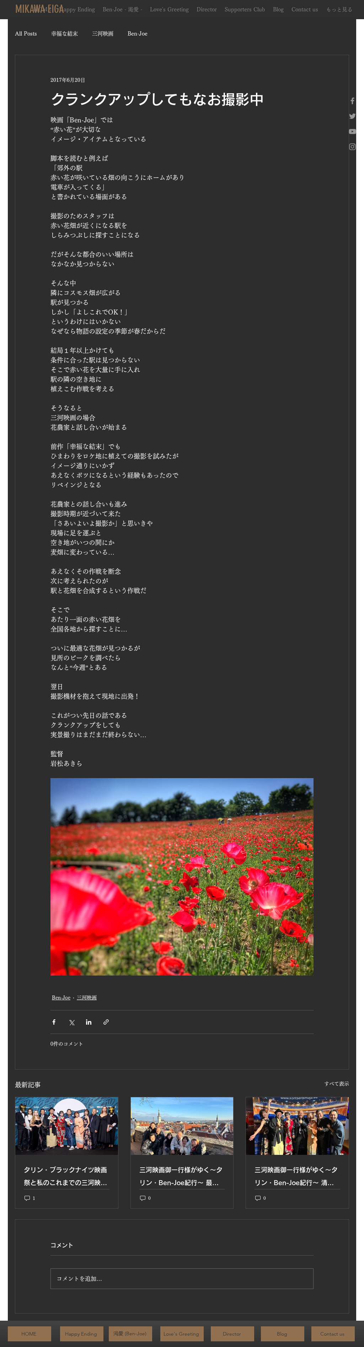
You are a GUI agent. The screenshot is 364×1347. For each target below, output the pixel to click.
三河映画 (102, 33)
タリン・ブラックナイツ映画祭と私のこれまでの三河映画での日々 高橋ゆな (65, 1178)
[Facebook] (352, 100)
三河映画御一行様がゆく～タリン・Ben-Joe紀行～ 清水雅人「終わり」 (296, 1178)
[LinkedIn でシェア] (88, 1022)
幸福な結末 (64, 33)
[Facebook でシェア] (53, 1022)
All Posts (26, 33)
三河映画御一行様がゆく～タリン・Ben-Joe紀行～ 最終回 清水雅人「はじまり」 (181, 1178)
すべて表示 (336, 1083)
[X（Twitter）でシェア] (71, 1022)
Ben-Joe (138, 33)
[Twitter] (352, 116)
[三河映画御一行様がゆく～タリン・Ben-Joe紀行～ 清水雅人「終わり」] (297, 1126)
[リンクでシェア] (106, 1022)
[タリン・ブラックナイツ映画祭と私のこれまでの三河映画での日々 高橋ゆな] (66, 1126)
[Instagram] (352, 146)
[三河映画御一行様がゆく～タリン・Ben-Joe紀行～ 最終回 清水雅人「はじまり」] (182, 1126)
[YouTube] (352, 131)
